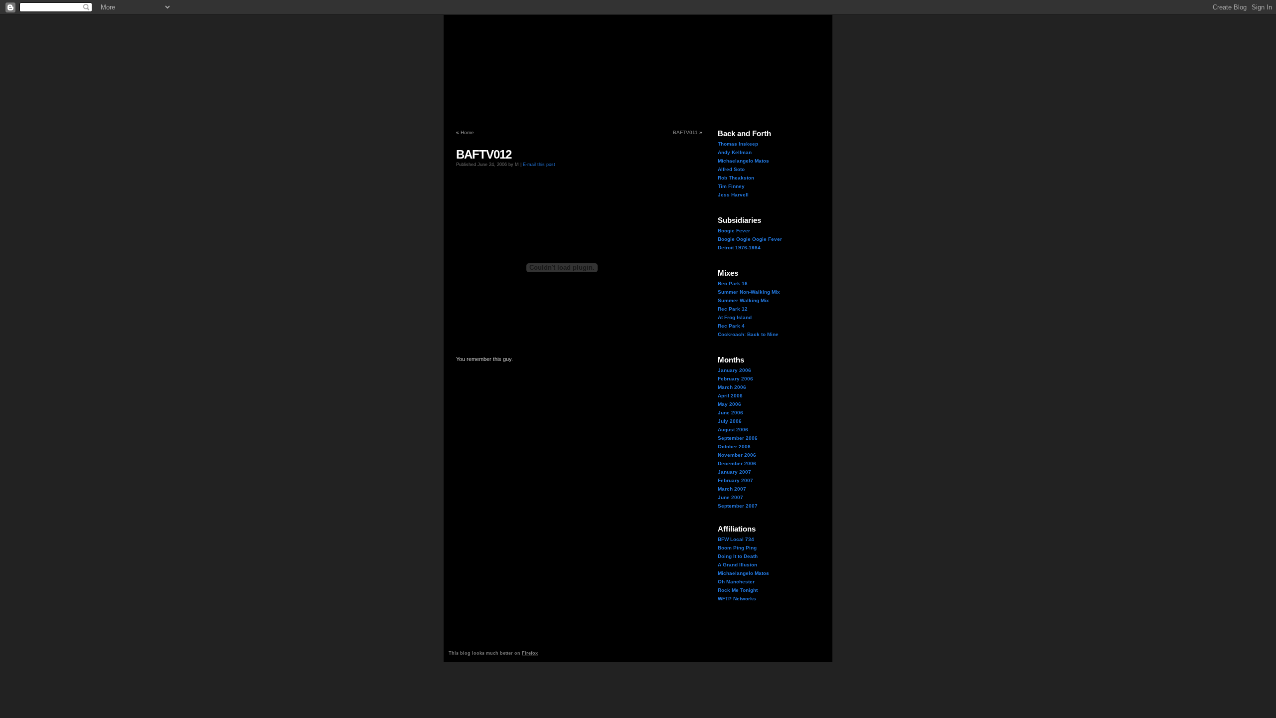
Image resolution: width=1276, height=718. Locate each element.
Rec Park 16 (733, 283)
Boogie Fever (734, 230)
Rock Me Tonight (738, 590)
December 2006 (737, 463)
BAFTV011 (685, 132)
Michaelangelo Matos (743, 161)
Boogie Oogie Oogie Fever (750, 239)
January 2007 (734, 472)
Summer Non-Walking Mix (749, 292)
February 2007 (735, 480)
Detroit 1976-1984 (739, 247)
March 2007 (732, 489)
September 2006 (738, 438)
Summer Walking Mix (743, 300)
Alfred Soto (731, 169)
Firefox (530, 653)
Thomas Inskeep (738, 144)
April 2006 (730, 395)
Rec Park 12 (733, 309)
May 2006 (729, 404)
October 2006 (734, 446)
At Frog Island (735, 317)
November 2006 (737, 455)
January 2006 (734, 370)
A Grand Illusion (737, 564)
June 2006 (730, 412)
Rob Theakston (736, 177)
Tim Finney (731, 186)
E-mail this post (539, 164)
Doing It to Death (738, 556)
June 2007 (730, 497)
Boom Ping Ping (737, 547)
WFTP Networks (737, 598)
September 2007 (738, 506)
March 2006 (732, 387)
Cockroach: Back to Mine (748, 334)
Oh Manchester (736, 581)
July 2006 (730, 421)
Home (467, 132)
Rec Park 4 (731, 326)
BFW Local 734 (736, 539)
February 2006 (735, 378)
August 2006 (733, 429)
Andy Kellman (735, 152)
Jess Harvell (733, 194)
